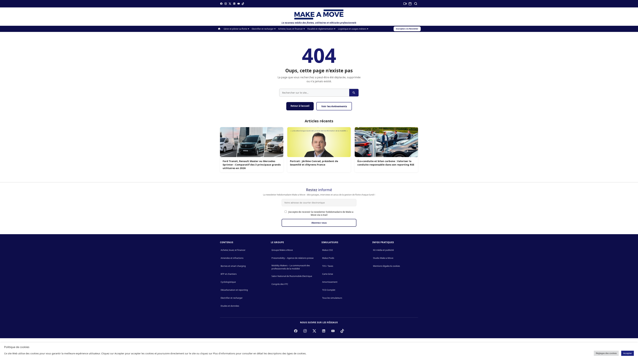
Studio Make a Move (383, 257)
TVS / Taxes (327, 265)
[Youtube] (238, 3)
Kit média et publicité (383, 249)
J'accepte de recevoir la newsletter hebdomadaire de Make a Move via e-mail (320, 213)
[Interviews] (405, 3)
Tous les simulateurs (332, 297)
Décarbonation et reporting (234, 289)
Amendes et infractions (232, 257)
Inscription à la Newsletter (407, 29)
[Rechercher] (415, 3)
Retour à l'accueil (300, 105)
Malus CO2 (327, 249)
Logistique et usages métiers (352, 28)
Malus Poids (328, 257)
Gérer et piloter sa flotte (235, 28)
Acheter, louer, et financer (290, 28)
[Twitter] (230, 3)
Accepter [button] (627, 353)
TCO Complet (328, 289)
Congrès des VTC (279, 284)
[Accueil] (219, 29)
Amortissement (329, 281)
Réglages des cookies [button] (606, 353)
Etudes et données (230, 305)
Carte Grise (327, 273)
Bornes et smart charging (233, 265)
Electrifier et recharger (263, 28)
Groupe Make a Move (282, 249)
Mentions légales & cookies (386, 265)
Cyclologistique (228, 281)
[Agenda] (410, 3)
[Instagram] (225, 3)
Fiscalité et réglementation (320, 28)
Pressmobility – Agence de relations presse (292, 257)
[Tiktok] (243, 3)
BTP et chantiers (229, 273)
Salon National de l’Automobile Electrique (291, 276)
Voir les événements (334, 106)
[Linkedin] (234, 3)
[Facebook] (221, 3)
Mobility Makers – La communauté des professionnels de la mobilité (290, 267)
